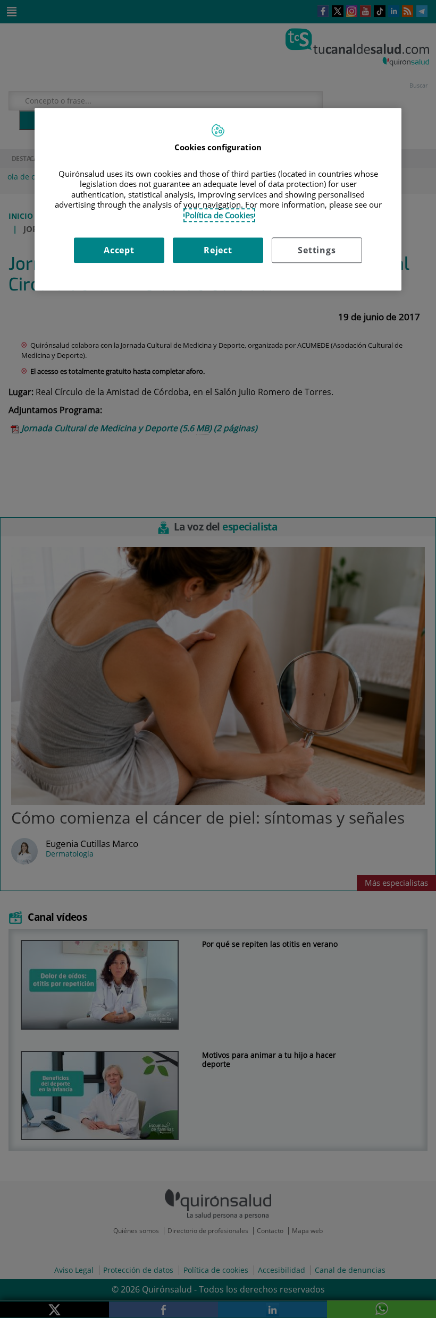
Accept (119, 250)
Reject (218, 250)
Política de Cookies (219, 215)
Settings (317, 250)
